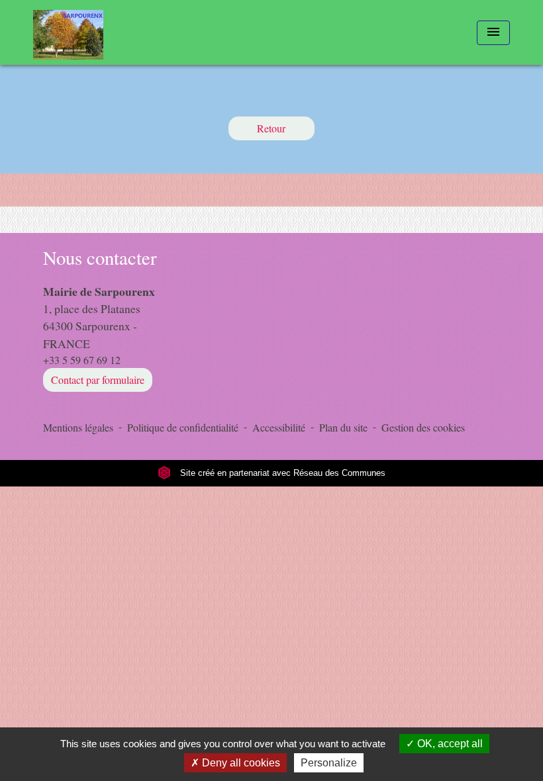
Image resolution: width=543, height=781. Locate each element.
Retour (271, 128)
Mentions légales (78, 427)
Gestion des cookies (423, 427)
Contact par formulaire (97, 380)
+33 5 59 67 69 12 (82, 360)
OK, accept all (449, 743)
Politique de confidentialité (182, 427)
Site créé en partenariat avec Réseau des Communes (281, 473)
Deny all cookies (239, 762)
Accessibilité (278, 427)
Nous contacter (100, 257)
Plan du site (343, 427)
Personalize (329, 762)
